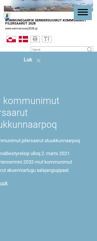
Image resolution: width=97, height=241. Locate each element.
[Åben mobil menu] (83, 12)
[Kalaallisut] (11, 40)
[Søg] (90, 50)
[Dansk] (23, 40)
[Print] (35, 39)
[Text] (46, 39)
